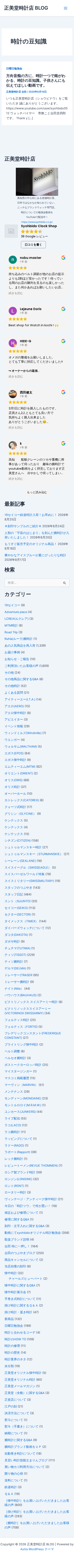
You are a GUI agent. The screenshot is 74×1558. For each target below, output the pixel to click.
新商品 (9, 1319)
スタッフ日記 (14, 894)
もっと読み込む (37, 492)
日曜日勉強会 (14, 68)
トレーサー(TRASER (18, 975)
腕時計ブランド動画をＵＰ (23, 1447)
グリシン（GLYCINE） (20, 814)
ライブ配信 (12, 1118)
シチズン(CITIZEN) (18, 840)
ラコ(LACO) (13, 1125)
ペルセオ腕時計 (15, 1058)
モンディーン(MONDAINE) (23, 1098)
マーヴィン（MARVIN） (21, 1085)
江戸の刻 (11, 1406)
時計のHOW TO (15, 1339)
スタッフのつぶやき (18, 887)
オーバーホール (15, 793)
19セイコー (12, 605)
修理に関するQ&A (17, 1219)
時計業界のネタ (15, 1359)
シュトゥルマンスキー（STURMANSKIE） (34, 854)
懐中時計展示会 (15, 1292)
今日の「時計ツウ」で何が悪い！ (28, 1206)
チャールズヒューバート (26, 1278)
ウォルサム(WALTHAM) (21, 746)
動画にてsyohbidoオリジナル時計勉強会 (33, 1233)
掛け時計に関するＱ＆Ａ (21, 1305)
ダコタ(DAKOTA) (16, 935)
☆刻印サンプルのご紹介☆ (23, 526)
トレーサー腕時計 (17, 982)
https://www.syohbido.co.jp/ (37, 222)
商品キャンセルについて (21, 1260)
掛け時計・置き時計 (18, 1312)
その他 (9, 672)
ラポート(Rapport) (17, 1152)
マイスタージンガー (18, 1071)
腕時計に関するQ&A (18, 1440)
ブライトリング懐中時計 (21, 1044)
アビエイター (14, 719)
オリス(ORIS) (14, 780)
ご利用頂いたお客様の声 (21, 666)
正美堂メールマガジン (20, 1386)
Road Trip (11, 632)
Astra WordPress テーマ (37, 1549)
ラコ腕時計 (12, 1132)
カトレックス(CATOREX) (22, 800)
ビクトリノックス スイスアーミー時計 (31, 1002)
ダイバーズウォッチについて (25, 928)
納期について (14, 1433)
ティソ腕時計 (14, 961)
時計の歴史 (12, 1352)
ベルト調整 (12, 1051)
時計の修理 (12, 1346)
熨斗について (14, 1420)
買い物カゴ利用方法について (25, 1467)
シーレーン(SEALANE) (20, 861)
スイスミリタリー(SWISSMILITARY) (29, 881)
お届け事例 (12, 652)
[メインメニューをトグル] (65, 8)
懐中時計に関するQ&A (20, 1285)
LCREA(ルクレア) (17, 619)
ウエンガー (12, 740)
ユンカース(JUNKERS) (20, 1112)
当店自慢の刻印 (15, 1266)
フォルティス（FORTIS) (21, 1027)
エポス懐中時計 (15, 760)
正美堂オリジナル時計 (20, 1379)
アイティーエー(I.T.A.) (20, 699)
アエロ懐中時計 (15, 713)
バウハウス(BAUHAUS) (21, 995)
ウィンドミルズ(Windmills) (23, 733)
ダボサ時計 (12, 941)
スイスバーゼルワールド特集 (25, 874)
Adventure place (16, 612)
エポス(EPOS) (14, 753)
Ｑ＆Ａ (9, 1494)
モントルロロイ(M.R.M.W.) (23, 1105)
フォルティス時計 (17, 1020)
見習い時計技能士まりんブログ (26, 1460)
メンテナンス (14, 1091)
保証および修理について (21, 1213)
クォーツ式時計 (15, 807)
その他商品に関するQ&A (21, 679)
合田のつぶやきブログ (20, 1253)
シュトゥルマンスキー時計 (23, 847)
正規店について (15, 1400)
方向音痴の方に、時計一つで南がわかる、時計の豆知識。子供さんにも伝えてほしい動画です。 (35, 80)
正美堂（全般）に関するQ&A (25, 1393)
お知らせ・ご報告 (17, 659)
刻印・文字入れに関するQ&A (25, 1226)
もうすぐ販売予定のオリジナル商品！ (31, 544)
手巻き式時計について (20, 1299)
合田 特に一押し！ (17, 1246)
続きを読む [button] (16, 293)
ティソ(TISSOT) (15, 955)
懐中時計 (11, 1273)
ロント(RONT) (14, 1186)
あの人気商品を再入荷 (20, 645)
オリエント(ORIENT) (19, 773)
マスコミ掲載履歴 (17, 1078)
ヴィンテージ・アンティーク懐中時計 (31, 1199)
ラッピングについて (18, 1139)
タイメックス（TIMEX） (21, 921)
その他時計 (12, 686)
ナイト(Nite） (14, 988)
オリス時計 (12, 787)
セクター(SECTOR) (18, 914)
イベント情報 (14, 726)
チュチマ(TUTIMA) (17, 948)
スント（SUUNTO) (18, 901)
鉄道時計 (11, 1487)
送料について (14, 1480)
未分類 (9, 1366)
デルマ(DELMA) (15, 968)
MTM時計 (11, 625)
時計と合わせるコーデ (20, 1332)
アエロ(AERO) (14, 706)
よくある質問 (14, 693)
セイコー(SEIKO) (16, 908)
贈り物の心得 (14, 1473)
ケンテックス (14, 820)
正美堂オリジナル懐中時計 (23, 1373)
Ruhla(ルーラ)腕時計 (19, 639)
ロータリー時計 (15, 1192)
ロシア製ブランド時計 (20, 1172)
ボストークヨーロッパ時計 (23, 1065)
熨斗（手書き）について (21, 1426)
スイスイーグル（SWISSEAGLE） (28, 867)
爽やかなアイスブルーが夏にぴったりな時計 (35, 555)
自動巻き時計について (20, 1453)
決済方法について (17, 1413)
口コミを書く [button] (33, 244)
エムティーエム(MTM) (20, 766)
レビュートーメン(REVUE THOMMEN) (31, 1165)
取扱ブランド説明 (17, 1239)
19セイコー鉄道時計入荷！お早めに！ (31, 515)
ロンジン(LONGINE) (18, 1179)
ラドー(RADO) (14, 1145)
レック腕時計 (14, 1159)
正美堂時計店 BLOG (26, 8)
